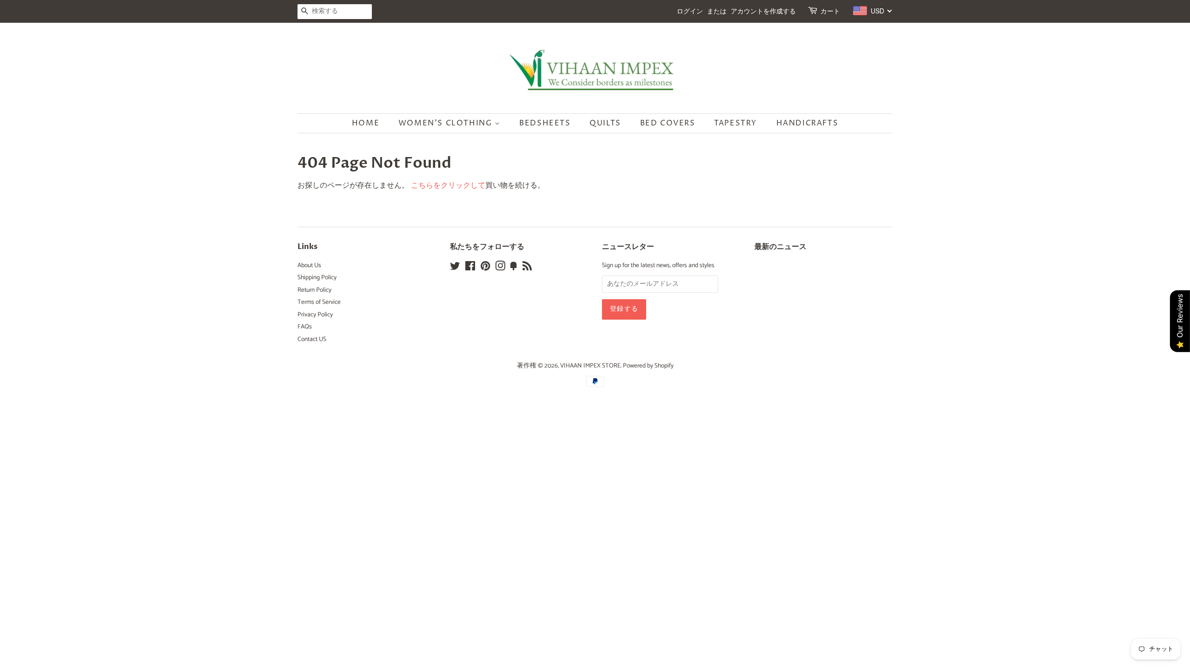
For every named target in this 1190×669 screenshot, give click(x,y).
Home (365, 123)
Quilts (605, 123)
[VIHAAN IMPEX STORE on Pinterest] (485, 268)
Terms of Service (319, 302)
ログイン (690, 11)
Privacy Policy (315, 314)
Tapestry (735, 123)
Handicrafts (807, 123)
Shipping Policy (317, 277)
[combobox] (872, 10)
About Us (309, 265)
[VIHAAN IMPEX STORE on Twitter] (455, 268)
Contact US (312, 339)
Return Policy (314, 290)
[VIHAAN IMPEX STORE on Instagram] (500, 268)
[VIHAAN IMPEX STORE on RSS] (527, 268)
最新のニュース (780, 247)
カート (830, 11)
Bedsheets (544, 123)
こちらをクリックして (448, 185)
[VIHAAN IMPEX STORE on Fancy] (513, 268)
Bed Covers (667, 123)
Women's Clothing (446, 123)
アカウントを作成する (763, 11)
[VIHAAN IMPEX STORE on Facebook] (470, 268)
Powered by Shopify (648, 366)
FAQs (305, 326)
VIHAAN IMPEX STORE (590, 366)
